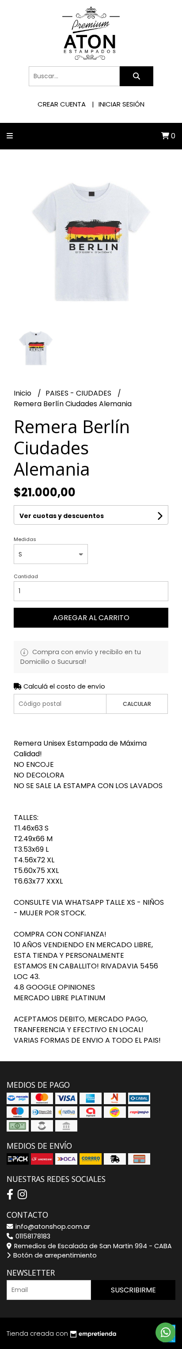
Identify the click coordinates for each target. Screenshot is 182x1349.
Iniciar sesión (121, 104)
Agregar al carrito (91, 618)
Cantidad (26, 576)
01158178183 (32, 1236)
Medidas (25, 539)
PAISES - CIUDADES (79, 393)
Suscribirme (133, 1290)
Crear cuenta (62, 104)
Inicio (23, 393)
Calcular (137, 704)
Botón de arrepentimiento (54, 1255)
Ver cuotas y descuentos (61, 515)
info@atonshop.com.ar (52, 1226)
